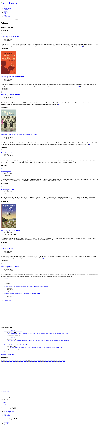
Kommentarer (7, 414)
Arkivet (5, 15)
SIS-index (6, 423)
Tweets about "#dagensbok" (7, 354)
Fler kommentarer (8, 351)
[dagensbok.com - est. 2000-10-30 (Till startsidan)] (9, 3)
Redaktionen (7, 16)
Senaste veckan (7, 8)
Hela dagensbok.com (9, 411)
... (82, 46)
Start (5, 6)
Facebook (6, 422)
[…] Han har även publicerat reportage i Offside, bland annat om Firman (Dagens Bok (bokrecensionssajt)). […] (34, 347)
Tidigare (6, 278)
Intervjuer (6, 12)
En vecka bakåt (7, 300)
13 (7, 350)
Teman (5, 11)
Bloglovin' (7, 415)
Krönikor (6, 9)
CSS (7, 402)
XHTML (3, 402)
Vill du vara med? (5, 391)
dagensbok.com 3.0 (5, 405)
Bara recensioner (8, 412)
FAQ (5, 13)
